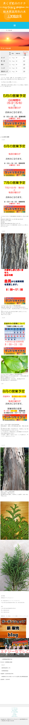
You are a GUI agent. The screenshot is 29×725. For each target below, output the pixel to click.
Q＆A (14, 713)
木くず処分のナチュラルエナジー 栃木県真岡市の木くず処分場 (14, 9)
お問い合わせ (14, 716)
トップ (2, 30)
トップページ (14, 707)
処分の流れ (14, 710)
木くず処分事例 (14, 712)
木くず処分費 (14, 709)
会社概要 (14, 714)
